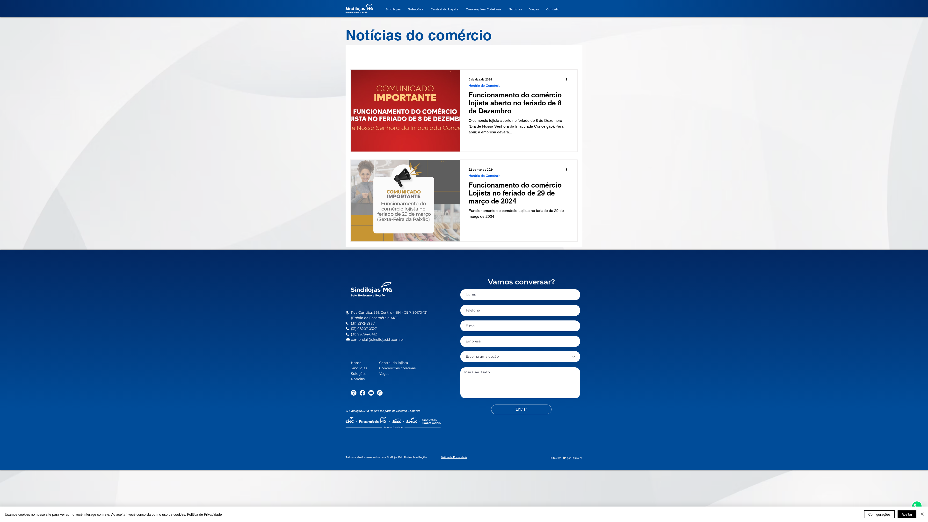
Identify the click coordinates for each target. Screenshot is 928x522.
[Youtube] (371, 393)
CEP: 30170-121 (416, 312)
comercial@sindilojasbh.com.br (377, 339)
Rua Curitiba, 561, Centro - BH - (377, 312)
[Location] (347, 312)
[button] (917, 506)
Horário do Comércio (484, 85)
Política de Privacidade (204, 514)
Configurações (879, 514)
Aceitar (907, 514)
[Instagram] (353, 393)
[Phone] (347, 323)
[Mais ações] (568, 79)
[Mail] (348, 339)
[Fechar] (922, 514)
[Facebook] (362, 393)
